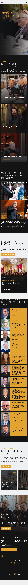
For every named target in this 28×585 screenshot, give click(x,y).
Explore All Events (8, 254)
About (2, 541)
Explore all (6, 466)
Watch (2, 539)
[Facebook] (2, 563)
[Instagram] (14, 563)
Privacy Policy (4, 571)
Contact (3, 542)
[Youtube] (11, 563)
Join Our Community (9, 549)
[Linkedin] (8, 563)
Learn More (7, 289)
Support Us (6, 528)
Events (2, 540)
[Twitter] (5, 563)
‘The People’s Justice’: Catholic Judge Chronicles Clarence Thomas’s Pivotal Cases (20, 540)
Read (2, 537)
